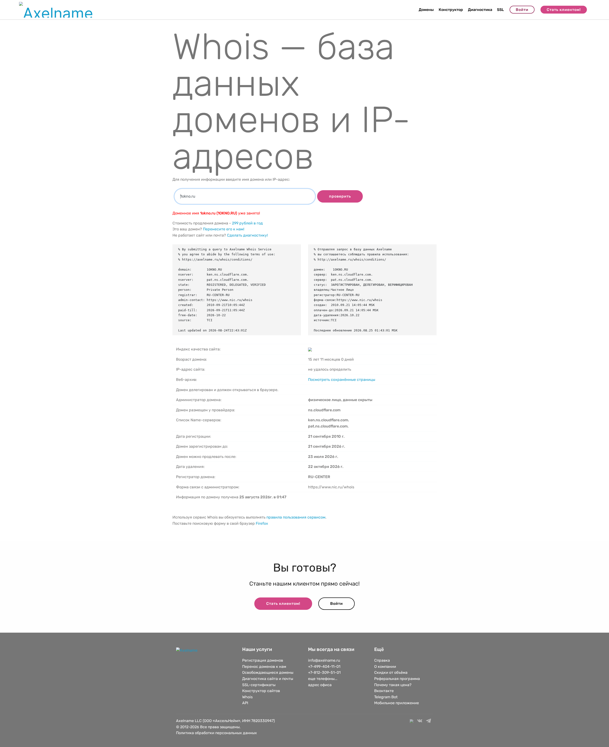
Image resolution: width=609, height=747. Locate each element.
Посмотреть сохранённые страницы (341, 379)
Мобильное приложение (396, 703)
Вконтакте (384, 691)
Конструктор (451, 9)
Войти (522, 9)
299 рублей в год (247, 223)
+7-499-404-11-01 (324, 666)
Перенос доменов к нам (264, 666)
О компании (385, 666)
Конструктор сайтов (261, 691)
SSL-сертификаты (259, 685)
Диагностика (480, 9)
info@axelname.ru (324, 660)
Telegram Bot (386, 697)
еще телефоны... (322, 678)
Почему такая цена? (393, 685)
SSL (500, 9)
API (245, 703)
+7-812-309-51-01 (324, 672)
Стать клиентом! (564, 9)
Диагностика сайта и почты (267, 678)
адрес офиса (320, 685)
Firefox (262, 523)
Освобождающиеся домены (267, 672)
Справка (382, 660)
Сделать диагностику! (247, 235)
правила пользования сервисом (295, 517)
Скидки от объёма (391, 672)
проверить (340, 196)
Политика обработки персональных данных (216, 733)
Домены (426, 9)
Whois (247, 697)
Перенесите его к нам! (223, 229)
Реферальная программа (397, 678)
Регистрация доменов (262, 660)
